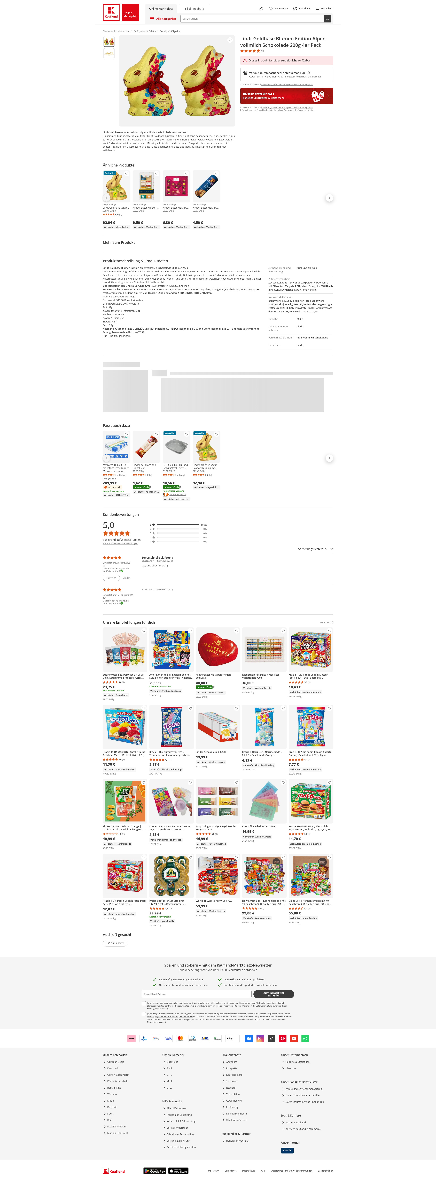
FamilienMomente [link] (236, 1113)
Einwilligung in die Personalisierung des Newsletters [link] (170, 1016)
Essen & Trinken (116, 1126)
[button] (178, 524)
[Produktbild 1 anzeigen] (109, 41)
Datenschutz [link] (248, 1170)
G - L (169, 1074)
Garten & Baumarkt (118, 1074)
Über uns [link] (291, 1068)
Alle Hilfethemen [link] (176, 1108)
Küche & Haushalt (117, 1081)
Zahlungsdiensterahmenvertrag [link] (304, 1088)
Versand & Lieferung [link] (178, 1140)
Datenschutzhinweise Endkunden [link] (305, 1101)
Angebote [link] (231, 1061)
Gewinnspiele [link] (234, 1100)
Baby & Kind (114, 1087)
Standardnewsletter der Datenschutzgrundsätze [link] (168, 1006)
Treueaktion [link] (233, 1094)
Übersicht (172, 1061)
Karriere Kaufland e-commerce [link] (303, 1128)
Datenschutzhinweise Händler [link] (303, 1095)
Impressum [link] (213, 1170)
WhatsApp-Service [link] (236, 1120)
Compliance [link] (231, 1170)
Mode (110, 1100)
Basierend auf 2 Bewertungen (122, 539)
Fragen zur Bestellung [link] (179, 1114)
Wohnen (112, 1094)
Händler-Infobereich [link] (237, 1140)
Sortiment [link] (231, 1081)
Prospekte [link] (231, 1068)
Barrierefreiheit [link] (325, 1170)
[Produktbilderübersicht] (109, 81)
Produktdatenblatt (177, 494)
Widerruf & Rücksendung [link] (181, 1121)
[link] (194, 8)
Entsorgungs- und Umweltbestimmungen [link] (291, 1170)
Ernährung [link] (232, 1107)
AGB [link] (263, 1170)
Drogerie (112, 1107)
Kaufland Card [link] (234, 1074)
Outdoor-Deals (115, 1061)
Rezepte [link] (230, 1087)
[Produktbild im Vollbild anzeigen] (177, 81)
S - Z (169, 1087)
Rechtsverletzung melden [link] (181, 1147)
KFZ (109, 1120)
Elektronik (113, 1068)
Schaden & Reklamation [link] (180, 1134)
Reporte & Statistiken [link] (298, 1061)
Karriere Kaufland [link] (296, 1122)
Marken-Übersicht (117, 1133)
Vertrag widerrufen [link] (178, 1127)
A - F (169, 1068)
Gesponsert (108, 205)
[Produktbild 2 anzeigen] (109, 53)
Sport (110, 1113)
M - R (170, 1081)
